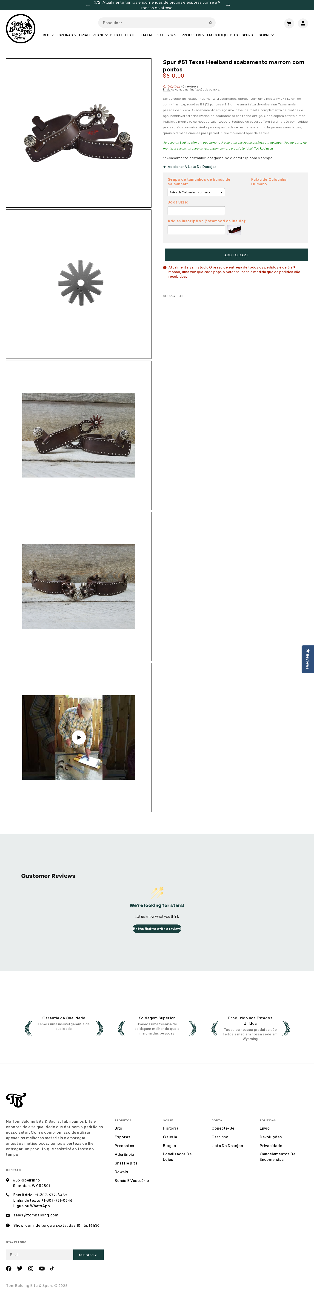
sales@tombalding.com (35, 1215)
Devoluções (271, 1137)
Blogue (169, 1145)
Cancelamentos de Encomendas (278, 1157)
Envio (167, 89)
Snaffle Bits (126, 1163)
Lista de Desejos (227, 1145)
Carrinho (219, 1137)
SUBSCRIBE (88, 1255)
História (170, 1128)
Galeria (170, 1137)
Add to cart (236, 255)
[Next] (230, 5)
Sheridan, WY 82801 (31, 1185)
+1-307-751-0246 (57, 1200)
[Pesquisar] (210, 23)
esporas (123, 1137)
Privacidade (271, 1145)
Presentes (124, 1145)
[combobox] (157, 22)
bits (118, 1128)
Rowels (121, 1172)
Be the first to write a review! (157, 929)
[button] (47, 38)
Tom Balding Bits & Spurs (30, 1285)
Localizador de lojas (177, 1157)
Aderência (124, 1154)
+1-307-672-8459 (51, 1195)
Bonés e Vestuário (132, 1180)
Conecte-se (222, 1128)
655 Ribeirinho (26, 1180)
